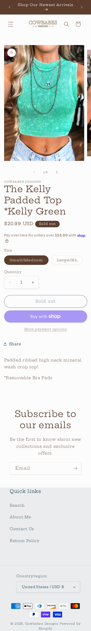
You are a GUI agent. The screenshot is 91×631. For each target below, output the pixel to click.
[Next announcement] (81, 7)
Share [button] (15, 344)
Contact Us (22, 529)
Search (17, 505)
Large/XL (70, 261)
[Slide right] (56, 172)
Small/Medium (29, 261)
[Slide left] (34, 172)
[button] (11, 24)
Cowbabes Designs (42, 623)
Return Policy (25, 540)
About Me (20, 517)
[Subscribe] (75, 468)
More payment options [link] (45, 329)
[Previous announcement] (9, 7)
